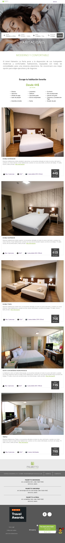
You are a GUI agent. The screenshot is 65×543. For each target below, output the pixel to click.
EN (54, 1)
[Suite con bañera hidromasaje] (32, 347)
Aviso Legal (11, 527)
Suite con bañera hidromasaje (15, 370)
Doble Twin (7, 304)
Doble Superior (9, 238)
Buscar (60, 35)
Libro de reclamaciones (12, 533)
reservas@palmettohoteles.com (33, 473)
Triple (5, 437)
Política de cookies (11, 530)
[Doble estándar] (32, 132)
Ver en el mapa (32, 484)
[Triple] (32, 414)
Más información (20, 164)
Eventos (48, 474)
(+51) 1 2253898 (19, 473)
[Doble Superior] (32, 208)
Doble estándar (9, 159)
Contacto (57, 474)
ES (56, 1)
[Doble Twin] (32, 281)
